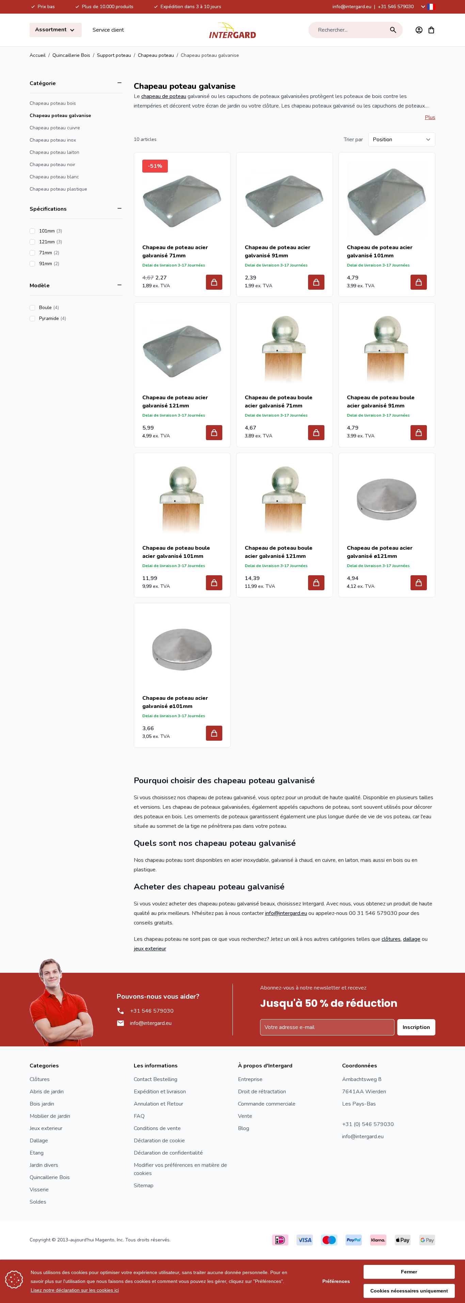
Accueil (38, 55)
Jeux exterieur (46, 1128)
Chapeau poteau (156, 55)
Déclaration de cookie (159, 1140)
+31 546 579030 (396, 6)
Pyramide (72, 318)
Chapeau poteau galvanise (60, 115)
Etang (37, 1153)
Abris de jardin (47, 1091)
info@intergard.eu (352, 6)
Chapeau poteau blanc (54, 177)
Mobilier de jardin (50, 1116)
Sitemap (144, 1185)
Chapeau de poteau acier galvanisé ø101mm (175, 702)
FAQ (139, 1116)
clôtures (391, 939)
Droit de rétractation (262, 1091)
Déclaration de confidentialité (168, 1153)
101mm (69, 231)
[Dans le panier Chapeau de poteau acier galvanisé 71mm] (214, 282)
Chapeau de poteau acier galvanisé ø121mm (380, 552)
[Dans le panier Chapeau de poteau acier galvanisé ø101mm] (214, 733)
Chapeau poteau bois (53, 103)
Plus (430, 117)
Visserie (39, 1189)
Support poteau (114, 55)
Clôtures (40, 1079)
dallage (411, 939)
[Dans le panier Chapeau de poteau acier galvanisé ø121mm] (419, 582)
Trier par (353, 139)
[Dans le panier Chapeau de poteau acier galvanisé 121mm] (214, 432)
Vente (245, 1116)
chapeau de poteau (163, 96)
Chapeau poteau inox (53, 140)
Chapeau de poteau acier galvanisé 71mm (175, 251)
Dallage (39, 1140)
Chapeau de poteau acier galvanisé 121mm (175, 401)
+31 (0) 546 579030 (368, 1124)
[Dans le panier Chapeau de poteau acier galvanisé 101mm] (419, 282)
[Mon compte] (419, 30)
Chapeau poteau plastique (58, 189)
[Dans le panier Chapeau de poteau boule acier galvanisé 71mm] (316, 432)
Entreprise (250, 1079)
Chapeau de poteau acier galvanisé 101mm (380, 251)
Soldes (38, 1202)
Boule (68, 307)
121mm (69, 242)
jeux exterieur (150, 948)
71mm (68, 253)
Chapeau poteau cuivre (55, 128)
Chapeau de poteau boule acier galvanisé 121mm (278, 552)
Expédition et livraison (160, 1091)
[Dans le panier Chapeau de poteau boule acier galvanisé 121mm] (316, 582)
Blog (243, 1128)
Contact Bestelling (155, 1079)
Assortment (51, 29)
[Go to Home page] (232, 30)
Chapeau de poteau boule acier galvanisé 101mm (176, 552)
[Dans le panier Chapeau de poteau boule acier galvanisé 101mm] (214, 582)
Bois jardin (42, 1104)
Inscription (416, 1027)
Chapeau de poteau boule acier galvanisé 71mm (278, 401)
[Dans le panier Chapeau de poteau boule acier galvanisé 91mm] (419, 432)
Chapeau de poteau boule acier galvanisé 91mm (381, 401)
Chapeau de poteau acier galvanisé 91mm (277, 251)
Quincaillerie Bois (71, 55)
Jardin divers (44, 1165)
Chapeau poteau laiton (54, 152)
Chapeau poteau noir (52, 164)
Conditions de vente (157, 1128)
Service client (108, 30)
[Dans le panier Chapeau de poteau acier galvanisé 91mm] (316, 282)
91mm (68, 263)
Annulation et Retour (158, 1104)
